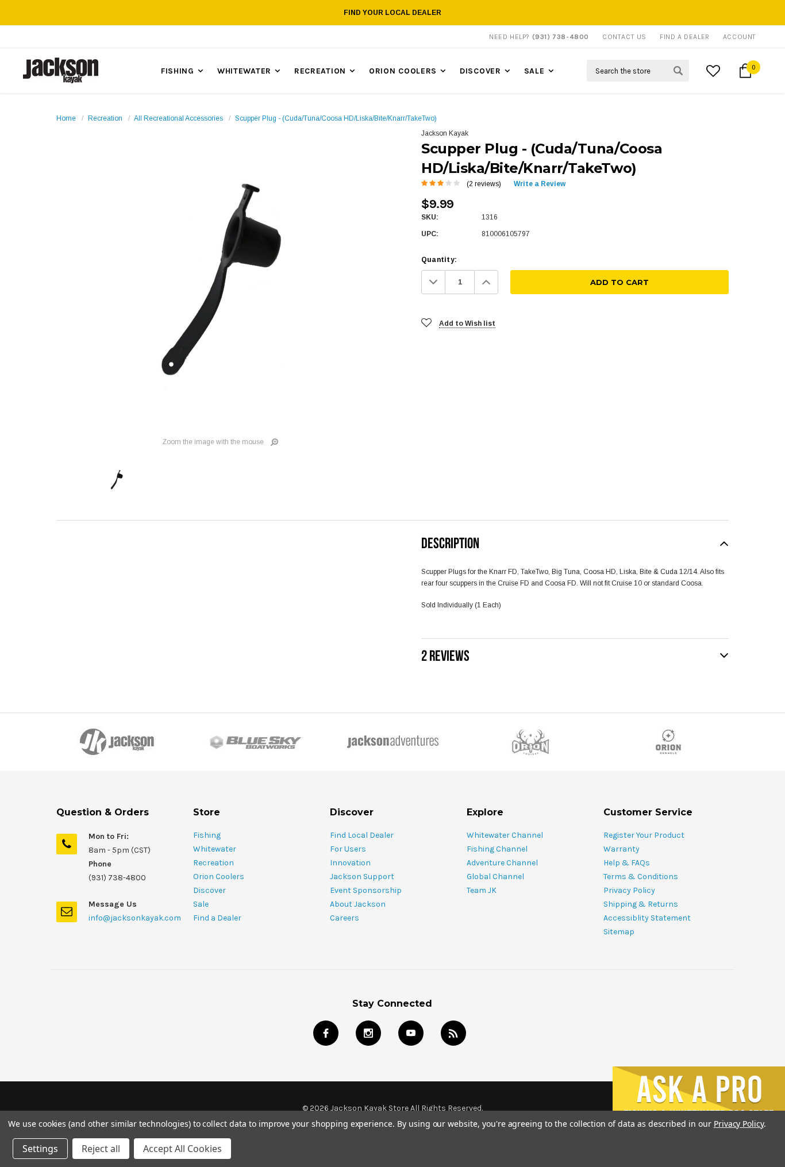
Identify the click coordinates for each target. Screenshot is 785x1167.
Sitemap (618, 932)
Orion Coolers (403, 71)
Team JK (482, 890)
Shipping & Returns (640, 904)
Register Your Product (643, 835)
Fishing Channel (497, 849)
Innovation (350, 863)
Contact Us (624, 37)
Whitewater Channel (505, 835)
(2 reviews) (484, 184)
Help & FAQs (626, 863)
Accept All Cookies (182, 1148)
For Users (348, 849)
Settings (40, 1148)
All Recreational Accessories (178, 118)
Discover (480, 71)
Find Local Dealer (362, 835)
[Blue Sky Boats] (254, 741)
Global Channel (495, 876)
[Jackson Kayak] (116, 741)
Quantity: (439, 260)
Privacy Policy (629, 890)
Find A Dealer (685, 37)
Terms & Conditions (640, 876)
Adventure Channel (502, 863)
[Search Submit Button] (678, 71)
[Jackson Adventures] (392, 741)
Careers (344, 918)
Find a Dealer (217, 918)
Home (66, 118)
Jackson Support (362, 876)
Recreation (320, 71)
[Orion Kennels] (668, 741)
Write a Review (539, 184)
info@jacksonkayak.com (134, 918)
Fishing (177, 71)
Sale (534, 71)
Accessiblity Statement (647, 918)
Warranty (621, 849)
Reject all (101, 1148)
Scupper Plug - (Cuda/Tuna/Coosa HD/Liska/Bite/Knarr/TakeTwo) (336, 118)
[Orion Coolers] (530, 741)
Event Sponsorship (366, 890)
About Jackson (358, 904)
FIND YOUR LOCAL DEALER (392, 13)
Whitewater (244, 71)
